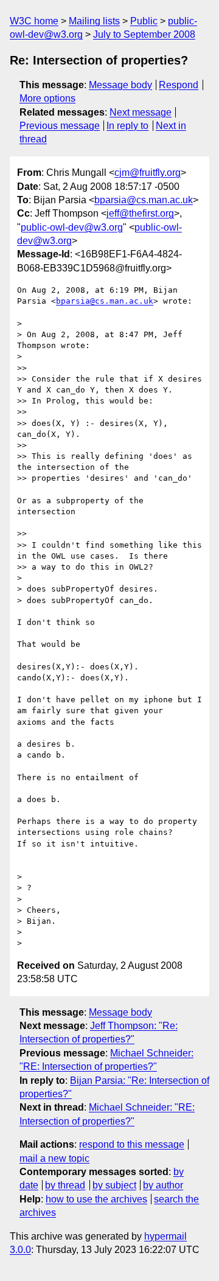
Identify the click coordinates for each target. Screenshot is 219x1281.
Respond (178, 85)
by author (163, 1185)
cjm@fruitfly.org (147, 172)
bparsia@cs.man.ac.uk (143, 200)
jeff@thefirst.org (140, 213)
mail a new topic (54, 1158)
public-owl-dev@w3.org (72, 227)
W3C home (34, 21)
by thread (65, 1185)
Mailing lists (94, 21)
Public (144, 21)
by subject (114, 1185)
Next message (140, 112)
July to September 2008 (144, 34)
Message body (120, 85)
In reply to (127, 125)
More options (47, 98)
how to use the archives (96, 1199)
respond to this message (131, 1144)
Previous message (59, 125)
